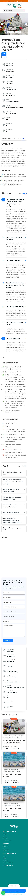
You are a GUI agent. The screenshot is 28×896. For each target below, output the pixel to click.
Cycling (11, 735)
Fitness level (9, 111)
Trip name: (6, 587)
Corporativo (5, 846)
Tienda (4, 836)
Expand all (20, 193)
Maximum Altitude (10, 75)
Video (19, 32)
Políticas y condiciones (8, 840)
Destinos (5, 834)
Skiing (14, 737)
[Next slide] (26, 24)
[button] (3, 893)
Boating (5, 769)
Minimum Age (9, 123)
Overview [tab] (4, 138)
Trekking (19, 737)
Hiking (16, 735)
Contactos (5, 838)
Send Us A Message (18, 894)
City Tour (5, 735)
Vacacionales (6, 850)
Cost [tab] (15, 138)
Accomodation (9, 69)
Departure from (9, 81)
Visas (4, 848)
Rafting (13, 771)
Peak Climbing (7, 737)
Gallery (11, 32)
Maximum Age (9, 129)
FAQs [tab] (18, 138)
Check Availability (14, 891)
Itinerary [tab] (10, 138)
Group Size (8, 117)
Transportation (9, 63)
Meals (7, 99)
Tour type (8, 93)
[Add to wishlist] (23, 720)
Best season (9, 87)
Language (8, 105)
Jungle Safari (22, 735)
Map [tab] (23, 138)
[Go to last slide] (2, 24)
